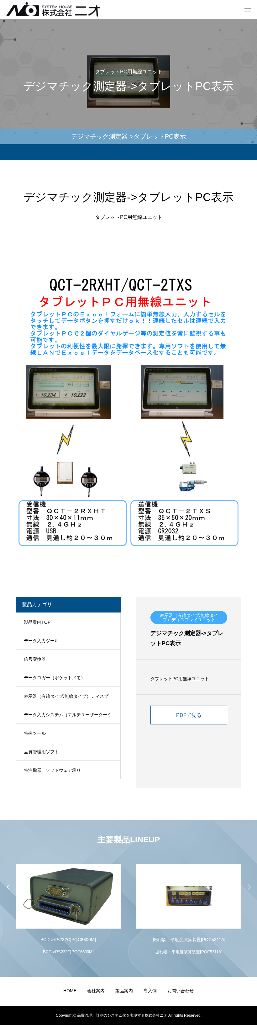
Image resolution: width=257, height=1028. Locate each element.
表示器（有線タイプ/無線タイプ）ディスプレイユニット (66, 699)
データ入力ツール (41, 640)
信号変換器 (35, 659)
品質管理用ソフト (41, 751)
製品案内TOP (37, 622)
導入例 (150, 990)
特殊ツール (35, 733)
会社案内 (96, 990)
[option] (68, 907)
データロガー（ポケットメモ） (54, 677)
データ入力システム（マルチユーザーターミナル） (68, 718)
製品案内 (124, 990)
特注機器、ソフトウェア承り (52, 770)
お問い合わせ (180, 990)
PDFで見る (189, 715)
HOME (69, 990)
